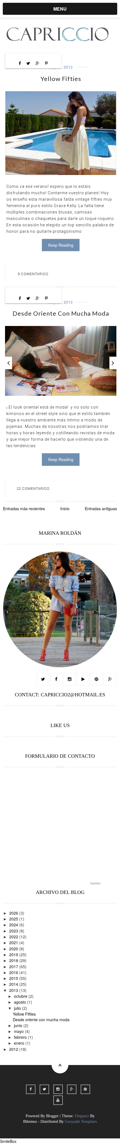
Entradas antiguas (101, 508)
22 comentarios (32, 488)
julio (18, 1008)
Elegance (82, 1116)
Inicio (64, 508)
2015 (14, 978)
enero (19, 1043)
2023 (14, 931)
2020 (14, 948)
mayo (19, 1031)
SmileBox (8, 1141)
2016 (14, 972)
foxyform (95, 883)
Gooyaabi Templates (81, 1121)
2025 (14, 919)
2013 (14, 990)
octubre (21, 996)
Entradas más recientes (24, 508)
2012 (14, 1049)
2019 (14, 954)
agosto (20, 1002)
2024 (14, 924)
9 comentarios (33, 274)
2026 (14, 913)
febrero (21, 1037)
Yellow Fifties (60, 78)
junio (18, 1025)
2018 (14, 960)
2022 (14, 936)
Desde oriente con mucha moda (61, 313)
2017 (14, 966)
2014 (14, 984)
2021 (14, 942)
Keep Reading (60, 245)
